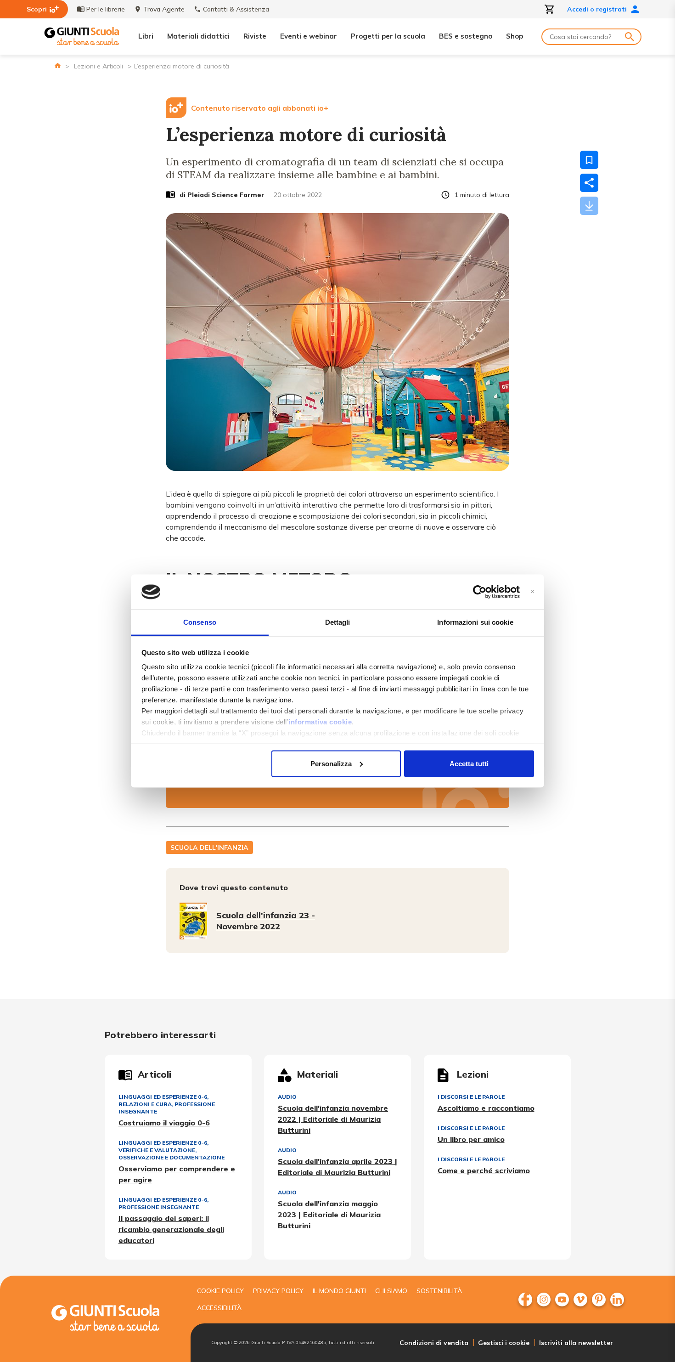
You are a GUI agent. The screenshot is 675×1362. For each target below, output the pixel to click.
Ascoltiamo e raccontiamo (486, 1108)
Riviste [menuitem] (254, 36)
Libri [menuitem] (145, 36)
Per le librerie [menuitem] (105, 9)
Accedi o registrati (597, 9)
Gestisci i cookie (503, 1343)
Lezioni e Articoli (98, 66)
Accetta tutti (469, 763)
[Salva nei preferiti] (589, 160)
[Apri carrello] (549, 9)
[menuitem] (525, 1299)
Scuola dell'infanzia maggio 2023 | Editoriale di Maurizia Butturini (329, 1214)
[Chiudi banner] (532, 591)
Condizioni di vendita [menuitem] (433, 1343)
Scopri (37, 9)
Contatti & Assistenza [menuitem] (236, 9)
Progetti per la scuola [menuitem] (388, 36)
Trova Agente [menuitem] (164, 9)
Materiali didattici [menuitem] (198, 36)
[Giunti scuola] (115, 1319)
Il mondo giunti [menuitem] (339, 1291)
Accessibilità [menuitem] (219, 1308)
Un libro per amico (471, 1139)
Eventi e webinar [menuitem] (308, 36)
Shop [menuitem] (514, 36)
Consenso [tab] (199, 622)
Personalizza (331, 763)
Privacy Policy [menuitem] (278, 1291)
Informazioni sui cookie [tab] (475, 622)
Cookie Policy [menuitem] (220, 1291)
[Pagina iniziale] (57, 65)
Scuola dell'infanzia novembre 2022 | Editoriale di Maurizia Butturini (333, 1119)
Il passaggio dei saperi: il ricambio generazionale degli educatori (171, 1229)
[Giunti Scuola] (82, 36)
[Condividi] (589, 183)
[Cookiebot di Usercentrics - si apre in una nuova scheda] (479, 592)
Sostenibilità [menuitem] (439, 1291)
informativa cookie (320, 722)
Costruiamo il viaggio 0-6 (164, 1122)
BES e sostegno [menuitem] (465, 36)
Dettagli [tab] (337, 622)
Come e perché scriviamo (484, 1170)
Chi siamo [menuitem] (391, 1291)
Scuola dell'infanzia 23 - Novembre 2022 (265, 921)
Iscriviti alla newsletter (576, 1343)
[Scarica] (589, 206)
